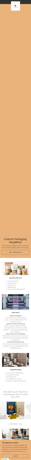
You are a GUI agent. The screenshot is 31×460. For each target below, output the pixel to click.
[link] (15, 2)
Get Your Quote (15, 252)
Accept (15, 456)
